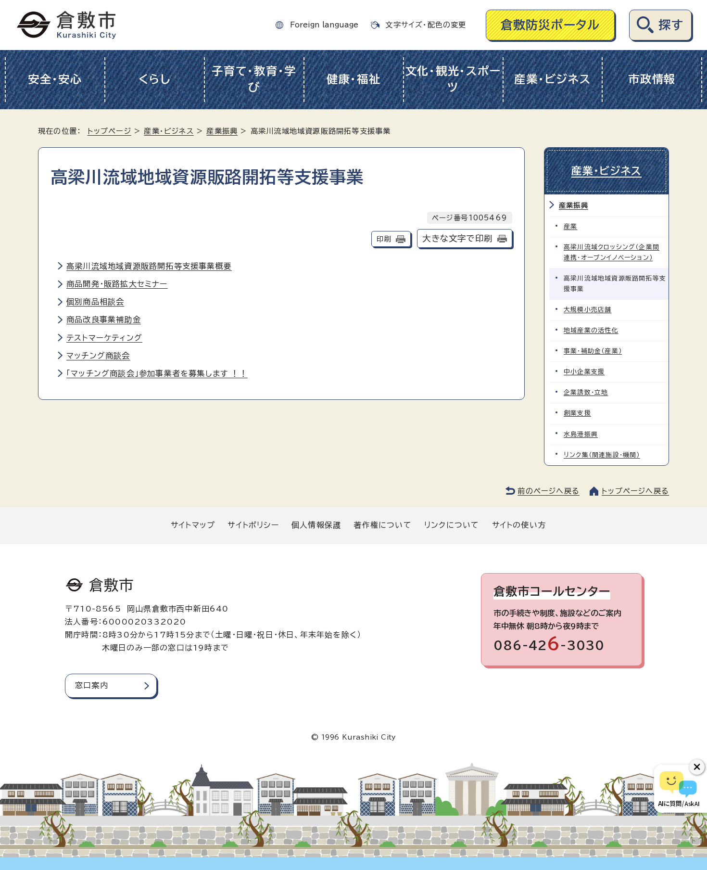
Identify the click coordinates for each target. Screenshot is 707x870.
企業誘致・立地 (586, 392)
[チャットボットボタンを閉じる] (697, 767)
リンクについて (451, 525)
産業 (570, 226)
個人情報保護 (316, 525)
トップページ (109, 131)
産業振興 (222, 131)
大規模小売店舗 (587, 310)
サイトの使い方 (519, 525)
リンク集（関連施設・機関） (602, 455)
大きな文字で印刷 (457, 238)
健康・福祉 (354, 79)
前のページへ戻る (549, 491)
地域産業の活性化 (591, 330)
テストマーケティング (104, 338)
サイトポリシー (252, 525)
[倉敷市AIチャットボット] (678, 788)
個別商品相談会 (95, 302)
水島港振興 (581, 434)
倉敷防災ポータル (550, 25)
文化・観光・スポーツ (453, 79)
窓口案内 (91, 685)
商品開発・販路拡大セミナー (117, 284)
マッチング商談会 (98, 355)
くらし (155, 79)
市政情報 (652, 79)
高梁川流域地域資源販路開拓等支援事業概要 (149, 266)
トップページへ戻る (635, 491)
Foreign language (324, 24)
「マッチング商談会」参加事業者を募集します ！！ (157, 373)
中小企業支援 (584, 372)
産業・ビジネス (552, 79)
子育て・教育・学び (254, 79)
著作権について (382, 525)
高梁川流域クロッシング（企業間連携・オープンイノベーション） (611, 252)
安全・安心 (55, 79)
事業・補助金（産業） (593, 351)
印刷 (384, 239)
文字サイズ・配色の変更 (425, 24)
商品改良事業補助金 (103, 319)
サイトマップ (193, 525)
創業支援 (577, 413)
